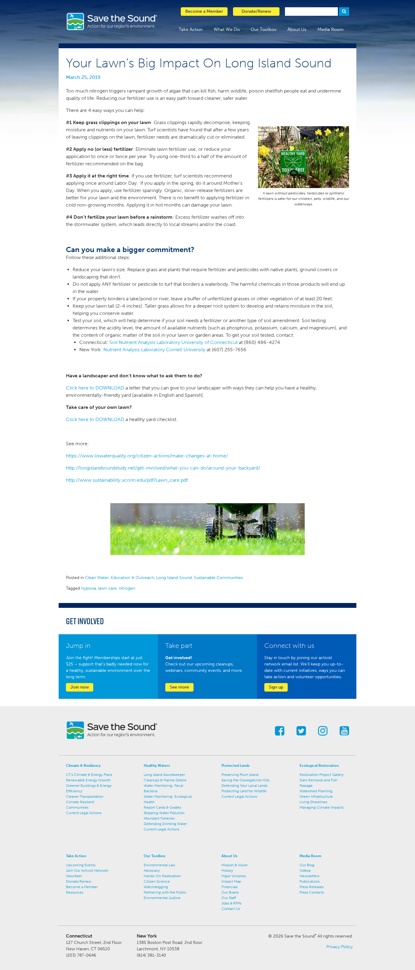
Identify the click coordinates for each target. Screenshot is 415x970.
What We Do (227, 29)
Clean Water (97, 577)
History (227, 870)
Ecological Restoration (319, 765)
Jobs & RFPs (231, 903)
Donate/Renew (78, 881)
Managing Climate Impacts (322, 807)
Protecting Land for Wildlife (243, 791)
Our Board (229, 892)
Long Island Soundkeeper (164, 775)
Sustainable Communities (218, 577)
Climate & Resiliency (83, 765)
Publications (310, 881)
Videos (305, 870)
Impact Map (231, 881)
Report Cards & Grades (162, 807)
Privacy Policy (339, 946)
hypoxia (88, 588)
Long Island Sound (174, 577)
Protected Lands (235, 765)
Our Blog (307, 865)
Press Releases (312, 887)
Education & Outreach (132, 577)
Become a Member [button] (204, 11)
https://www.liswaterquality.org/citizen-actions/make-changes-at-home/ (147, 456)
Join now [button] (79, 687)
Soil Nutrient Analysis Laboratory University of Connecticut (173, 342)
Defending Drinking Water (165, 824)
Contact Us (230, 909)
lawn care (107, 588)
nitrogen (127, 588)
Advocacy (152, 870)
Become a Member (82, 887)
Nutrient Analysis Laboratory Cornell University (155, 349)
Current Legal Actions (83, 813)
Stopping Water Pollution (164, 813)
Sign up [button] (276, 687)
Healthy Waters (157, 765)
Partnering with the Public (165, 892)
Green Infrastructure (316, 796)
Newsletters (309, 876)
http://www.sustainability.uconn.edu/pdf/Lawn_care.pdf (127, 480)
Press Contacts (312, 892)
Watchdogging (156, 887)
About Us (297, 29)
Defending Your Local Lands (244, 785)
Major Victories (233, 876)
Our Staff (228, 898)
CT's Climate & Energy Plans (89, 775)
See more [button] (179, 687)
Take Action (191, 29)
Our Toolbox (263, 29)
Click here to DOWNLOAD (95, 388)
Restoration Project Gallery (322, 775)
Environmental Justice (162, 898)
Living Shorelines (313, 802)
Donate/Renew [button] (256, 11)
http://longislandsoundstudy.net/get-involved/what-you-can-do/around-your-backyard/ (163, 468)
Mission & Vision (234, 865)
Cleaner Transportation (84, 796)
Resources (74, 892)
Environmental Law (159, 865)
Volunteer (74, 876)
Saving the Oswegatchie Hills (245, 780)
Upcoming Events (80, 865)
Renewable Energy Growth (88, 780)
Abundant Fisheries (159, 818)
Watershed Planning (316, 791)
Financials (229, 887)
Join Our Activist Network (87, 870)
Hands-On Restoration (162, 876)
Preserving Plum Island (240, 775)
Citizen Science (157, 881)
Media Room (330, 29)
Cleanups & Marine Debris (165, 780)
